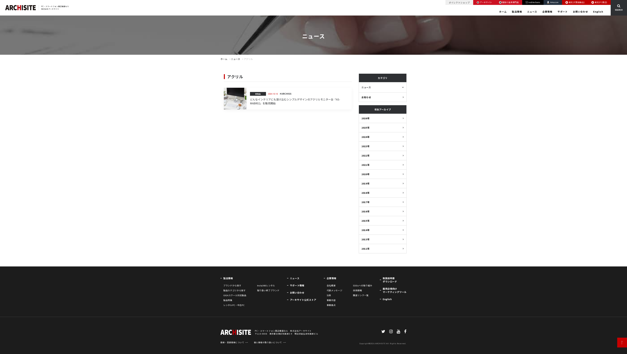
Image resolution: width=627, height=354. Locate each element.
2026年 (366, 118)
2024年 (366, 137)
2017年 (366, 202)
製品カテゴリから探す (234, 290)
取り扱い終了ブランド (268, 290)
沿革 (329, 295)
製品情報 (517, 11)
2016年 (366, 211)
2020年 (366, 174)
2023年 (366, 146)
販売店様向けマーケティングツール (395, 290)
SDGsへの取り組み (362, 285)
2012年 (366, 248)
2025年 (366, 127)
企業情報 (547, 11)
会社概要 (331, 285)
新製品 (258, 94)
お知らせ (366, 97)
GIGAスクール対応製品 (234, 295)
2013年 (366, 239)
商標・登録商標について (232, 342)
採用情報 (357, 290)
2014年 (366, 230)
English (598, 11)
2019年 (366, 183)
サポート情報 (297, 285)
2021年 (366, 164)
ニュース (532, 11)
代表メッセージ (334, 290)
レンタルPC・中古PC (234, 305)
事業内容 (331, 300)
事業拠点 (331, 305)
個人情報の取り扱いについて (268, 342)
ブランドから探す (232, 285)
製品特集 (227, 300)
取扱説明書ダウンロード (390, 280)
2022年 (366, 155)
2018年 (366, 192)
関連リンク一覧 (361, 295)
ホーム (503, 11)
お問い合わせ (580, 11)
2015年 (366, 220)
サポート (563, 11)
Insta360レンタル (266, 285)
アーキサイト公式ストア (303, 299)
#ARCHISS (285, 93)
